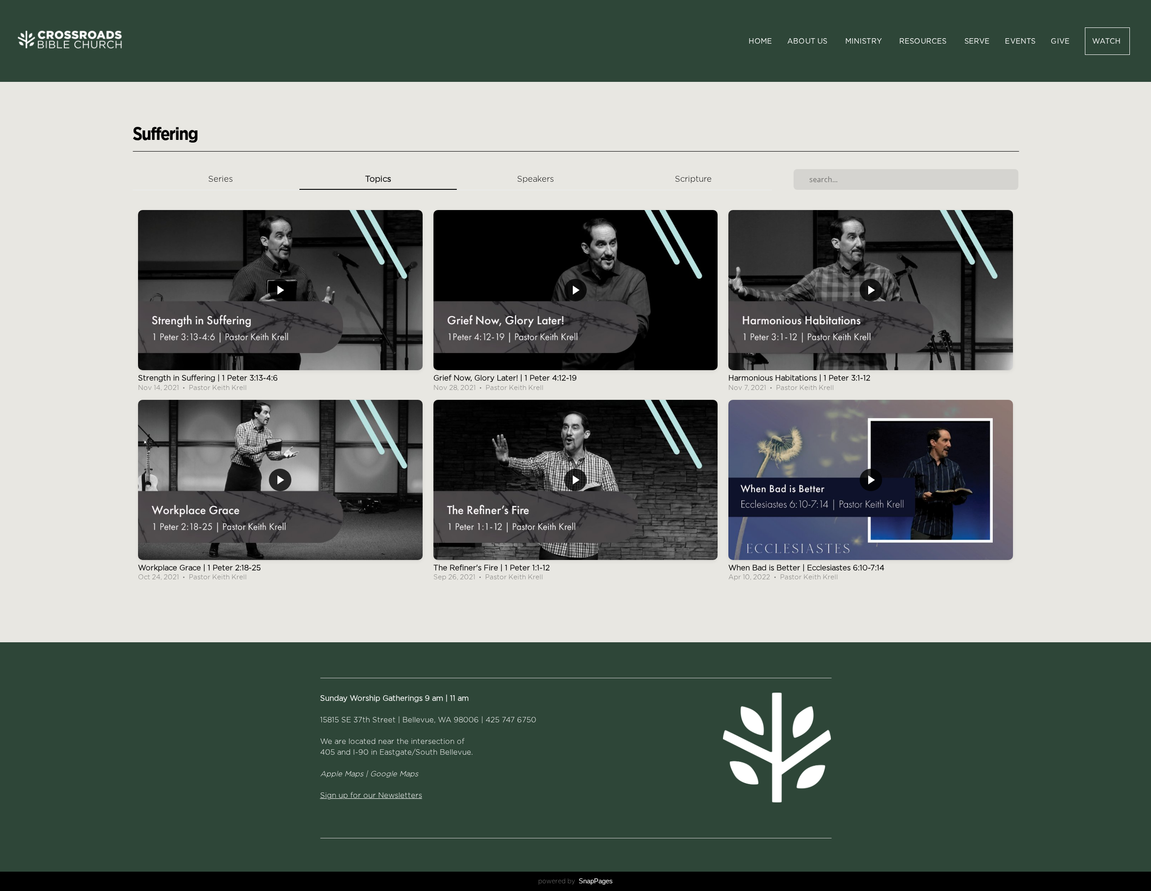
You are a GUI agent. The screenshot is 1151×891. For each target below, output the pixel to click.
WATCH (1107, 41)
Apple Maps (341, 773)
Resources (924, 41)
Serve (977, 41)
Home (760, 41)
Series (220, 179)
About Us (808, 41)
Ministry (864, 41)
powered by (575, 881)
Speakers (535, 179)
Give (1060, 41)
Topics (378, 179)
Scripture (693, 179)
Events (1020, 41)
